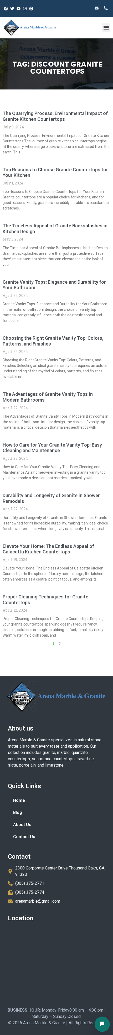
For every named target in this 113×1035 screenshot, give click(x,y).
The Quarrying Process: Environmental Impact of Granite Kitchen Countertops (55, 116)
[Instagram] (25, 8)
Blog (17, 812)
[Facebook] (6, 8)
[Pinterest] (31, 8)
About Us (22, 824)
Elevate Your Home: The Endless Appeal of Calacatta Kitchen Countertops (48, 549)
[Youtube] (18, 8)
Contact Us (24, 836)
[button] (106, 27)
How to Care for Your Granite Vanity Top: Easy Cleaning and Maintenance (52, 447)
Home (19, 800)
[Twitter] (12, 8)
